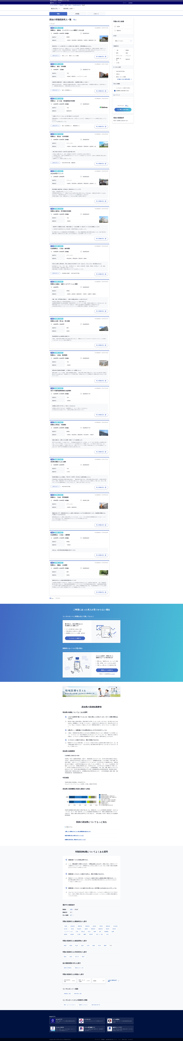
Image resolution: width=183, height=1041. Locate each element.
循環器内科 (80, 926)
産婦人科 (83, 931)
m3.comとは (130, 1039)
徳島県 (93, 945)
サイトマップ (97, 1039)
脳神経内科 (108, 926)
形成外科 (114, 928)
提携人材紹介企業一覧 (96, 1004)
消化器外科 (79, 928)
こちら (112, 674)
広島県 (82, 945)
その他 (107, 934)
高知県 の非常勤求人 (68, 967)
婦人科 (89, 931)
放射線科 (72, 934)
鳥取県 (65, 945)
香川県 (99, 945)
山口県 (88, 945)
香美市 (83, 956)
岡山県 (76, 945)
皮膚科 (113, 931)
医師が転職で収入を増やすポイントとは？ (74, 835)
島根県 (71, 945)
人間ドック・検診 (99, 934)
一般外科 (72, 928)
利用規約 (103, 1039)
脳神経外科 (100, 928)
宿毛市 (71, 956)
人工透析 (78, 934)
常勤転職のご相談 (67, 993)
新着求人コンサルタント (83, 1004)
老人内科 (65, 928)
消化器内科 (72, 926)
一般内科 (65, 926)
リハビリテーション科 (68, 931)
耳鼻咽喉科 (106, 931)
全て (71, 915)
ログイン (125, 2)
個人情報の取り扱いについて (111, 1039)
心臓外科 (86, 928)
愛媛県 (105, 945)
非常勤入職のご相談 (78, 993)
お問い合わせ (124, 1039)
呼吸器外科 (93, 928)
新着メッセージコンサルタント (70, 1004)
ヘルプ (119, 1039)
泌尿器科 (65, 934)
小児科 (77, 931)
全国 (71, 909)
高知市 (65, 956)
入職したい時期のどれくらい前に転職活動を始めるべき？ (78, 831)
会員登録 (130, 2)
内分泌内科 (115, 926)
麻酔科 (85, 934)
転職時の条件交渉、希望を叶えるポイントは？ (75, 839)
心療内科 (101, 926)
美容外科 (91, 934)
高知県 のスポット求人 (79, 967)
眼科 (100, 931)
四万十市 (77, 956)
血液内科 (94, 926)
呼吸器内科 (87, 926)
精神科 (95, 931)
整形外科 (107, 928)
